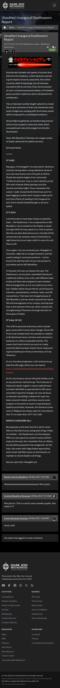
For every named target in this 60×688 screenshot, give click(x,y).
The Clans (36, 597)
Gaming (5, 609)
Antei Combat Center (11, 605)
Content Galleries (9, 622)
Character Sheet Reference (13, 660)
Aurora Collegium (39, 609)
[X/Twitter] (26, 585)
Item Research (8, 651)
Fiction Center (8, 655)
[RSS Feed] (32, 585)
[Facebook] (15, 585)
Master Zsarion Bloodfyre (16, 477)
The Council (37, 601)
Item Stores (6, 647)
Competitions (8, 597)
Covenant (36, 634)
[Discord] (3, 585)
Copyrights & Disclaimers (43, 643)
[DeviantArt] (9, 585)
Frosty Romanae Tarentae (16, 518)
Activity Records (9, 618)
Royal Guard (37, 605)
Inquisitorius (37, 614)
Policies (35, 638)
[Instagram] (20, 585)
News (4, 634)
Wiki (4, 638)
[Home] (4, 27)
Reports (52, 50)
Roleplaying (7, 614)
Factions (5, 643)
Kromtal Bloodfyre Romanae (17, 496)
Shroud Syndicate (39, 618)
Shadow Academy (9, 601)
